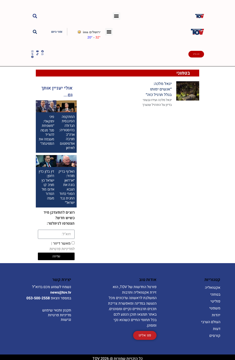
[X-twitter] (32, 54)
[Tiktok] (37, 54)
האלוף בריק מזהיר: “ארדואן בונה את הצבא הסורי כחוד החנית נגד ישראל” (67, 187)
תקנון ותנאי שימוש (56, 310)
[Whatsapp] (42, 54)
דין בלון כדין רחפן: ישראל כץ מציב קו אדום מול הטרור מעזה (46, 184)
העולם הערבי (210, 322)
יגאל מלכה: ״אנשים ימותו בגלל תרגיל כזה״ (159, 89)
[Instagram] (32, 51)
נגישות (66, 319)
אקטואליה (212, 287)
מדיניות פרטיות (59, 315)
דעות (216, 329)
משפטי (214, 308)
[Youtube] (37, 51)
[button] (116, 16)
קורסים (214, 335)
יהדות (216, 315)
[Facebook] (42, 51)
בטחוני (183, 73)
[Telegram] (32, 57)
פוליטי (215, 301)
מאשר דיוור (62, 245)
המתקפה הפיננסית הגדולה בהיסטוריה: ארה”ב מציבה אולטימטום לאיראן (67, 132)
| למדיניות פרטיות (62, 245)
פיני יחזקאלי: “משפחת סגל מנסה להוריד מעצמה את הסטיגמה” (46, 130)
